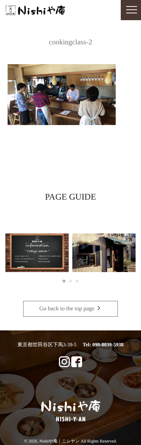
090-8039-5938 (107, 345)
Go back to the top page (67, 309)
